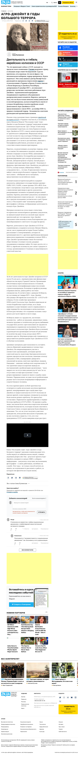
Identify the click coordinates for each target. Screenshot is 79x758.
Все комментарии (27, 550)
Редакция (23, 699)
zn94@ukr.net (53, 703)
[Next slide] (76, 6)
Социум (61, 722)
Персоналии (23, 731)
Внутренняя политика (7, 722)
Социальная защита (25, 722)
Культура (42, 731)
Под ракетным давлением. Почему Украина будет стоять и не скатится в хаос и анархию (65, 117)
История (61, 724)
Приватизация (5, 731)
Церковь (42, 729)
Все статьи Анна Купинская (17, 483)
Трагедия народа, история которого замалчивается (63, 125)
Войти (55, 2)
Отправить (41, 512)
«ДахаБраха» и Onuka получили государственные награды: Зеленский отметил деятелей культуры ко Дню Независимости (68, 317)
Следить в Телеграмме (22, 604)
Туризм (61, 729)
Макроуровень (5, 726)
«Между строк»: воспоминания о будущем (63, 147)
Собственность (63, 731)
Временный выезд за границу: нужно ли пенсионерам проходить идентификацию (65, 182)
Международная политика (8, 724)
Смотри (61, 273)
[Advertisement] (27, 264)
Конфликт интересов (25, 726)
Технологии (43, 724)
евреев (40, 81)
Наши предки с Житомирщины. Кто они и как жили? (65, 132)
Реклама (23, 701)
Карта (22, 708)
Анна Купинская (18, 55)
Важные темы (6, 6)
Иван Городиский (7, 685)
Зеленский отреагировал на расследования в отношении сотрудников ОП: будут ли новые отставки (65, 205)
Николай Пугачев (32, 683)
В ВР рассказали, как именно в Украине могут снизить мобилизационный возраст (65, 224)
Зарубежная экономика (26, 724)
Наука (41, 722)
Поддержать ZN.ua (68, 2)
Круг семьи (62, 726)
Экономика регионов (6, 734)
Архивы (23, 696)
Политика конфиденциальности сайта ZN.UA (66, 752)
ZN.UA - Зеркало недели (68, 84)
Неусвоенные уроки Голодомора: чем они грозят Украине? (64, 139)
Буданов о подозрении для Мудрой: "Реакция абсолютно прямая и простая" (64, 215)
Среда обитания (44, 726)
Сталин (31, 69)
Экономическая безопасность (28, 729)
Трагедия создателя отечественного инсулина (64, 167)
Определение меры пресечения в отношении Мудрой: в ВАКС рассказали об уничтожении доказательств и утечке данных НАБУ (65, 193)
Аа (59, 2)
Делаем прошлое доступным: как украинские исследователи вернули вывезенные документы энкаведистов (64, 157)
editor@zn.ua (37, 707)
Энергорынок (4, 729)
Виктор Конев (57, 685)
